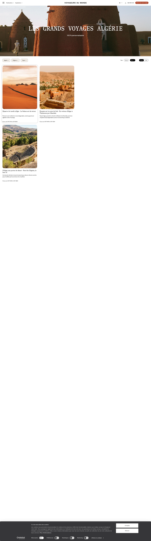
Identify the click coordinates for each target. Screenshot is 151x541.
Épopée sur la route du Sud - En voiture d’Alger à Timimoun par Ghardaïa (56, 112)
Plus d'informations (45, 532)
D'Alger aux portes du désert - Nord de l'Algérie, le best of (19, 171)
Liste (146, 60)
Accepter (127, 525)
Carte (141, 60)
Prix (132, 60)
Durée (126, 60)
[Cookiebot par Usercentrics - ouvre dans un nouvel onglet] (21, 538)
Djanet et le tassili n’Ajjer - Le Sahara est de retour (19, 111)
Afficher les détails (96, 538)
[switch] (57, 538)
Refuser (127, 530)
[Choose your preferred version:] (120, 2)
